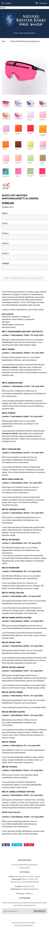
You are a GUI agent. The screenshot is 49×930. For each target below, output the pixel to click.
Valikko (8, 3)
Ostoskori (43, 3)
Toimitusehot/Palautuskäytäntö (24, 865)
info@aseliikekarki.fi (29, 889)
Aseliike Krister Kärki (26, 923)
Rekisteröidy (39, 911)
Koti (3, 41)
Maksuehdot (24, 868)
